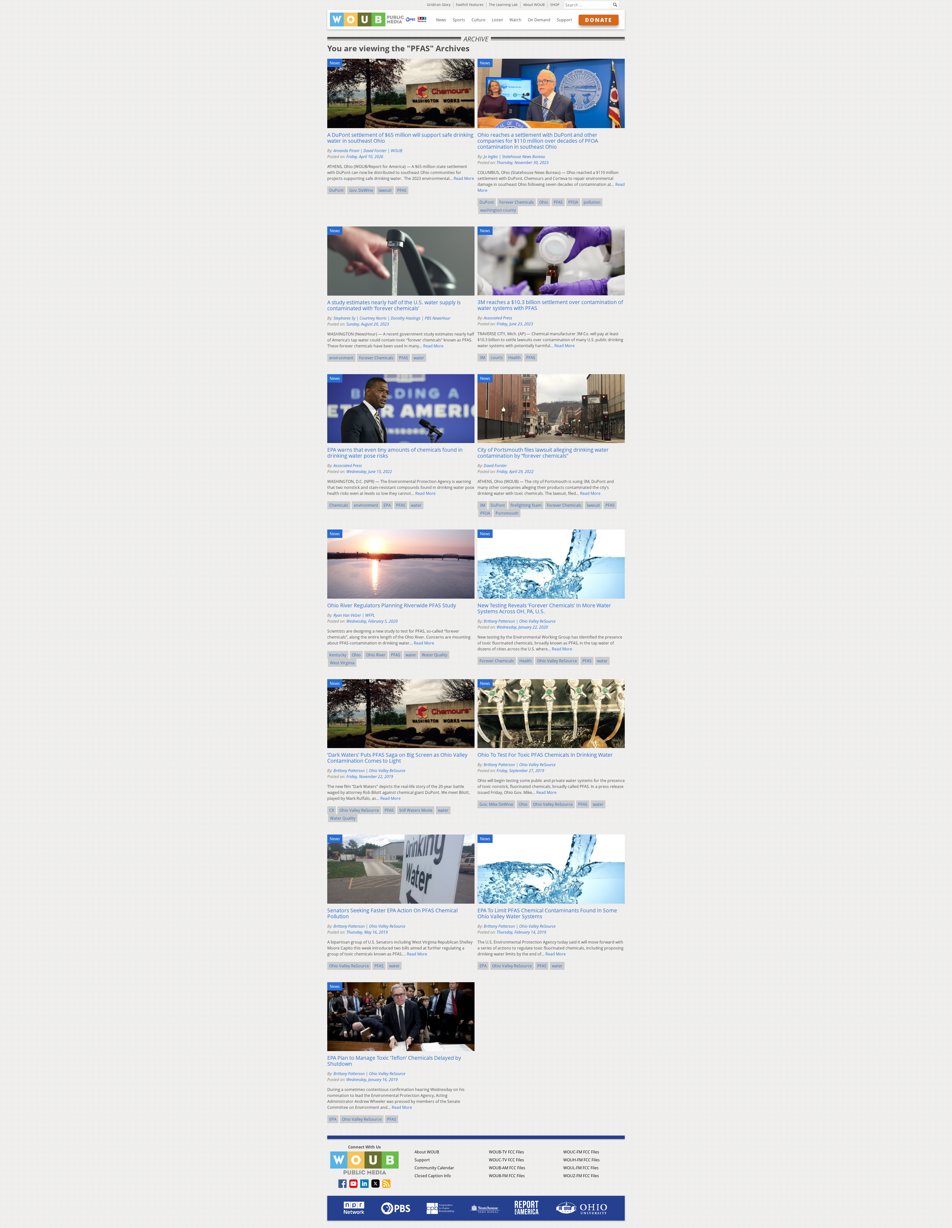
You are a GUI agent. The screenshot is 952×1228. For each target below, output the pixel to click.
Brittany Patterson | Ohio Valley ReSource (520, 621)
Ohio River (376, 655)
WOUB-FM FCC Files (507, 1175)
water (419, 358)
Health (514, 357)
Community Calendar (434, 1168)
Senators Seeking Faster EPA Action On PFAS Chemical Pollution (392, 913)
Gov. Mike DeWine (496, 804)
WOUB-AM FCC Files (507, 1168)
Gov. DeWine (361, 190)
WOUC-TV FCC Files (506, 1160)
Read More (464, 178)
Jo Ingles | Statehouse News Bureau (514, 156)
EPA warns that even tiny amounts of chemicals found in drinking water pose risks (395, 453)
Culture (478, 20)
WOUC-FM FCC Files (581, 1152)
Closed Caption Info (433, 1175)
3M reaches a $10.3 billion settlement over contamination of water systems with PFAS (550, 305)
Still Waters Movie (415, 810)
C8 (331, 810)
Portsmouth (507, 513)
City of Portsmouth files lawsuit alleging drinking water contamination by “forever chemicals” (543, 453)
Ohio (543, 202)
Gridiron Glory (438, 4)
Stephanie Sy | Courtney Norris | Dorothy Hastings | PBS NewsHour (391, 318)
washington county (498, 210)
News (441, 20)
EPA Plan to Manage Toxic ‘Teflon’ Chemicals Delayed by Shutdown (394, 1061)
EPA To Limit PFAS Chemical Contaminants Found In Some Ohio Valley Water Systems (547, 913)
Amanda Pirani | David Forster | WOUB (367, 150)
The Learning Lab (503, 4)
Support (564, 20)
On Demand (539, 20)
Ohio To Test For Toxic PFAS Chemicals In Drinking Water (545, 755)
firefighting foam (525, 505)
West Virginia (342, 663)
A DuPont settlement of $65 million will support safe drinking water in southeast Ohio (400, 138)
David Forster (495, 465)
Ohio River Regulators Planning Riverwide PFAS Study (391, 605)
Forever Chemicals (516, 202)
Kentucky (337, 655)
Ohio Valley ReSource (557, 661)
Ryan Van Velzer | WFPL (354, 615)
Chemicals (338, 505)
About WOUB (534, 4)
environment (341, 358)
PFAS (401, 190)
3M (482, 357)
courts (497, 357)
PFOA (573, 202)
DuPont (336, 190)
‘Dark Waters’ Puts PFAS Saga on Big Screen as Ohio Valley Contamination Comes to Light (397, 758)
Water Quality (434, 655)
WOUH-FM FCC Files (581, 1160)
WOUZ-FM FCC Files (581, 1175)
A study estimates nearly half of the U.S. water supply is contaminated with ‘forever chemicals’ (394, 305)
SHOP (554, 4)
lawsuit (385, 190)
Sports (459, 20)
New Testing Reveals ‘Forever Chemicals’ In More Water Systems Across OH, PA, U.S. (544, 608)
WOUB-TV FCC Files (506, 1152)
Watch (515, 20)
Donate (598, 20)
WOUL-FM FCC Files (581, 1168)
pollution (592, 202)
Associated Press (498, 318)
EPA (387, 505)
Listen (497, 20)
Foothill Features (469, 4)
